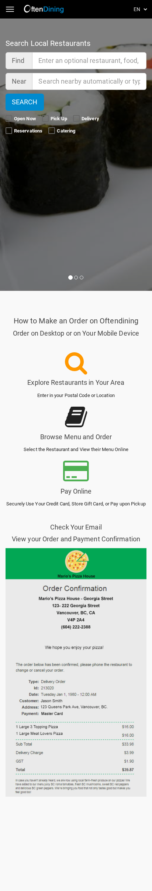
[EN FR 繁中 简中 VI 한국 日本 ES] (141, 9)
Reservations (29, 131)
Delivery (91, 118)
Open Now (25, 118)
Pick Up (59, 118)
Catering (66, 131)
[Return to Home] (44, 9)
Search (25, 102)
